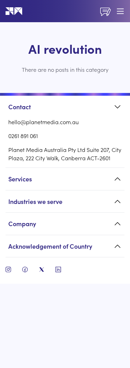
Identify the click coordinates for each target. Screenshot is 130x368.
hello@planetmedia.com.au (43, 122)
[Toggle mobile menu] (120, 11)
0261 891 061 (23, 135)
